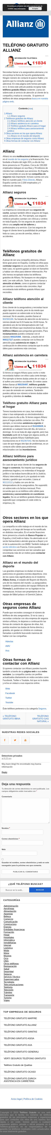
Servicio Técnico (12, 977)
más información (20, 9)
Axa (7, 650)
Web (7, 688)
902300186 (8, 319)
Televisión (8, 990)
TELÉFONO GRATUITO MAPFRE (20, 1018)
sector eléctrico (10, 547)
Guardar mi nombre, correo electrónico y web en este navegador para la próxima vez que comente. (25, 863)
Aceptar (35, 8)
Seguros (42, 708)
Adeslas (9, 641)
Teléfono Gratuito (28, 1112)
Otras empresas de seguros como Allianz (24, 138)
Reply (4, 772)
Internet (7, 945)
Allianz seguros (16, 116)
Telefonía (8, 987)
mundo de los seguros (18, 159)
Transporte (9, 995)
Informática (9, 940)
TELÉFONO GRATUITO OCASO (20, 1072)
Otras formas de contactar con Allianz (22, 141)
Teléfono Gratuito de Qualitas (18, 1065)
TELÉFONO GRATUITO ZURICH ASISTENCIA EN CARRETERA (20, 1079)
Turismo (8, 998)
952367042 (26, 441)
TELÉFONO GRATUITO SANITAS (20, 1031)
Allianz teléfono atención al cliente (24, 121)
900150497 (23, 384)
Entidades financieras (14, 929)
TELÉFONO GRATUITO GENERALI (21, 1052)
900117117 (8, 340)
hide (30, 109)
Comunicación (11, 921)
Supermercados (11, 979)
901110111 (8, 482)
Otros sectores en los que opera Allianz (23, 133)
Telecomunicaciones (13, 984)
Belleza (7, 916)
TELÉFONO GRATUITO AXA (18, 1045)
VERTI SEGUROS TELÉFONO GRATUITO (25, 1058)
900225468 (15, 337)
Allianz (8, 113)
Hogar (7, 935)
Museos (7, 956)
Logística (8, 948)
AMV (7, 646)
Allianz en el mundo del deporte (23, 136)
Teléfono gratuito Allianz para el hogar (26, 126)
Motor (6, 953)
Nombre (6, 828)
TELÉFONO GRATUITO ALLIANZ (20, 1025)
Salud (6, 969)
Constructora (10, 924)
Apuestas (8, 914)
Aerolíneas (9, 908)
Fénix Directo (28, 180)
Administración (11, 906)
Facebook (10, 693)
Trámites (8, 992)
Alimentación (10, 911)
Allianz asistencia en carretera (23, 123)
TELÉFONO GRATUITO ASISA (19, 1038)
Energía (7, 927)
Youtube (9, 702)
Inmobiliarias (10, 942)
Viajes (7, 1000)
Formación (9, 932)
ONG (6, 961)
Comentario (7, 796)
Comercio (8, 919)
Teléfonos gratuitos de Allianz (18, 118)
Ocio (6, 958)
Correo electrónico (10, 839)
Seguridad (8, 971)
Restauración (10, 966)
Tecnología (9, 982)
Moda (6, 950)
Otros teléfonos (11, 963)
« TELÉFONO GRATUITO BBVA (11, 717)
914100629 (38, 426)
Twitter (8, 698)
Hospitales (9, 937)
